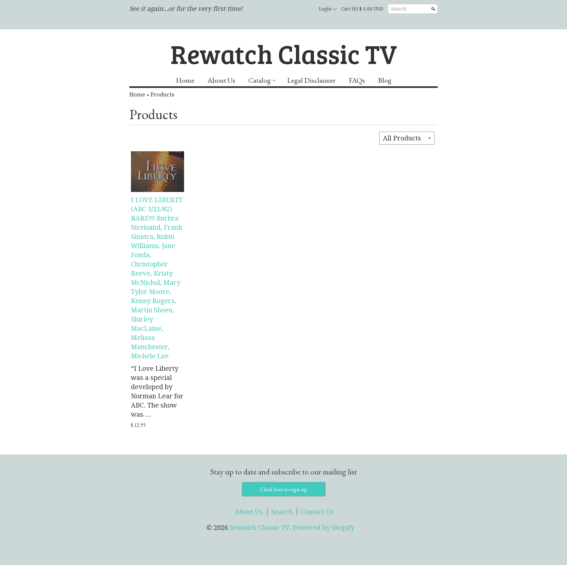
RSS (272, 9)
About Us (221, 80)
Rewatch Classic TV (283, 53)
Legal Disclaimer (311, 80)
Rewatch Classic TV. (261, 528)
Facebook (283, 9)
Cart (362, 8)
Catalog (259, 80)
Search (399, 8)
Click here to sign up (283, 489)
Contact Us (317, 512)
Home (185, 80)
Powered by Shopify (323, 528)
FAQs (357, 80)
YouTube (305, 9)
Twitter (294, 9)
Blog (384, 80)
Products (162, 94)
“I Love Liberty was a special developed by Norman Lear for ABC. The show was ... (157, 391)
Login (325, 8)
